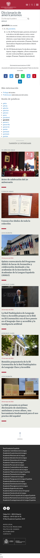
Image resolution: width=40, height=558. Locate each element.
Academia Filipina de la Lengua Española (16, 472)
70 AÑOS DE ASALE (8, 150)
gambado (6, 134)
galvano (5, 113)
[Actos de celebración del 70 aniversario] (20, 164)
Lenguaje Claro (8, 284)
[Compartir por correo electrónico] (17, 76)
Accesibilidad (8, 531)
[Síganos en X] (4, 508)
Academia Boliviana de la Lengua (14, 481)
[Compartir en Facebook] (6, 76)
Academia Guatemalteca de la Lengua (15, 467)
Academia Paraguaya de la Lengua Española (17, 479)
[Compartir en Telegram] (28, 76)
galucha (5, 108)
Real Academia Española (11, 448)
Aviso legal (8, 524)
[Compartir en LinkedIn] (20, 81)
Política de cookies (11, 529)
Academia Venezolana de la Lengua (14, 460)
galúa (5, 103)
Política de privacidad (12, 527)
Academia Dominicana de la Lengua (15, 484)
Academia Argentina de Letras (13, 488)
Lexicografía (7, 233)
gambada (6, 131)
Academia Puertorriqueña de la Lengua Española (19, 495)
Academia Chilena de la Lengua (13, 462)
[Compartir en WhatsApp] (23, 76)
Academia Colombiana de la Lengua (15, 451)
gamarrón (6, 127)
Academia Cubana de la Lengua (13, 476)
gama (5, 115)
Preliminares (7, 95)
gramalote (11, 29)
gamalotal (6, 117)
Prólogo (5, 92)
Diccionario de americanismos (11, 14)
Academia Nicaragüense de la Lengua (15, 486)
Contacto (7, 534)
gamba (5, 129)
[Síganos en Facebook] (8, 508)
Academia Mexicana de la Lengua (14, 455)
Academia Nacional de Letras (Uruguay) (16, 491)
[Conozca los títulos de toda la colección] (20, 205)
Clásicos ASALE (7, 191)
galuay (5, 106)
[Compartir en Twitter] (11, 76)
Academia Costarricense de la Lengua (15, 469)
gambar (5, 136)
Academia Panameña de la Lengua (14, 474)
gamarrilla (6, 124)
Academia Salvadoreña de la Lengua (15, 458)
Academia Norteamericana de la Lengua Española (19, 498)
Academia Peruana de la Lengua (13, 465)
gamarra (6, 122)
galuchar (6, 110)
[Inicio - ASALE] (8, 5)
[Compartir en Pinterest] (34, 76)
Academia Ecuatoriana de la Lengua (15, 453)
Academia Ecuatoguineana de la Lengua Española (19, 500)
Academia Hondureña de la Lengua (14, 493)
